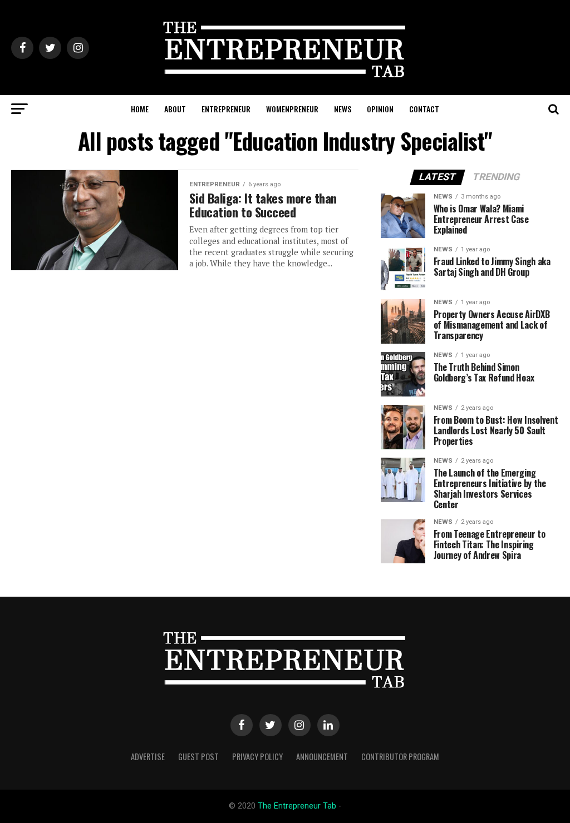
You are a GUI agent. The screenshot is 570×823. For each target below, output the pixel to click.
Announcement (322, 756)
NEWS (342, 109)
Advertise (148, 756)
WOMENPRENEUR (292, 109)
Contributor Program (400, 756)
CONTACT (424, 109)
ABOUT (175, 109)
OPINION (380, 109)
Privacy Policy (257, 756)
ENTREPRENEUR (226, 109)
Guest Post (198, 756)
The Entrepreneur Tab (297, 806)
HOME (140, 109)
